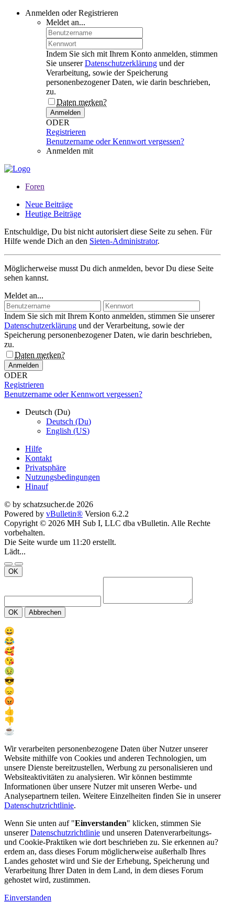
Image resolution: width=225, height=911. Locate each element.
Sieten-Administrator (123, 241)
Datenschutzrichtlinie (39, 805)
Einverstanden (27, 897)
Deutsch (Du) (68, 421)
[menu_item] (112, 631)
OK (13, 571)
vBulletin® (64, 513)
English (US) (67, 430)
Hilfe (33, 448)
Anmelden (65, 112)
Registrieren (66, 131)
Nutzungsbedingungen (62, 477)
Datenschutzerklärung (121, 63)
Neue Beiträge (49, 204)
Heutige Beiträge (53, 213)
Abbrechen (45, 612)
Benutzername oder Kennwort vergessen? (115, 141)
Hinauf (36, 486)
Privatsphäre (45, 467)
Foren (34, 186)
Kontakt (38, 458)
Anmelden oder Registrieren (71, 12)
